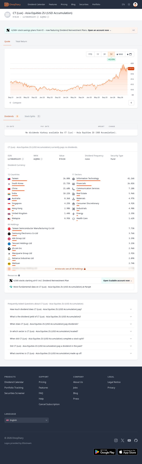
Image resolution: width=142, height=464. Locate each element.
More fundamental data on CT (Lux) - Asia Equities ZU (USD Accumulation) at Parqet (52, 286)
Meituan (16, 263)
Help (41, 398)
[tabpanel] (71, 78)
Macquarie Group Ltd (22, 253)
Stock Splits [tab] (32, 116)
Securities (83, 4)
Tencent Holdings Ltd (22, 243)
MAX (121, 54)
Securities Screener (14, 393)
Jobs (75, 387)
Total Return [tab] (21, 41)
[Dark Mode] (128, 4)
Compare (17, 102)
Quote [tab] (7, 41)
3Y (104, 54)
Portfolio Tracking (13, 387)
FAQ (41, 393)
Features (53, 4)
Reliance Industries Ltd (23, 258)
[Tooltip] (18, 275)
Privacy (111, 387)
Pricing (64, 4)
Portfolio (96, 4)
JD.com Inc (17, 248)
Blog (75, 393)
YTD (90, 54)
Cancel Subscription (49, 404)
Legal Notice (114, 382)
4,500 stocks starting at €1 (41, 280)
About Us (78, 382)
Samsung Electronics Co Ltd (25, 233)
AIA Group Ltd (18, 238)
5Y (111, 55)
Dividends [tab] (11, 116)
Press (76, 398)
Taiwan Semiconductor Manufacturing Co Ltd (33, 228)
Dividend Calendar (36, 4)
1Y (98, 54)
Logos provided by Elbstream (17, 443)
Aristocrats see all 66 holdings (69, 268)
